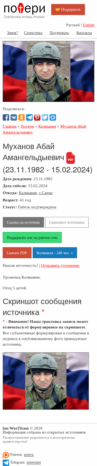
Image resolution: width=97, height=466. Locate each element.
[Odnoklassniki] (21, 117)
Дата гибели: (15, 185)
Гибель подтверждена (37, 207)
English (88, 25)
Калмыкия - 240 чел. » (55, 253)
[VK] (14, 117)
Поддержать (59, 33)
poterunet (34, 463)
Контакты (84, 33)
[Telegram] (29, 117)
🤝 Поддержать (68, 9)
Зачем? (12, 33)
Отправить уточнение (60, 265)
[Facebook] (6, 117)
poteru (29, 455)
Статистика (33, 33)
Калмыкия (28, 192)
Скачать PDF (17, 253)
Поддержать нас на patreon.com (32, 237)
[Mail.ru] (53, 117)
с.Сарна (46, 192)
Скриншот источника (66, 222)
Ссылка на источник (23, 222)
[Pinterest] (37, 117)
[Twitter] (45, 117)
